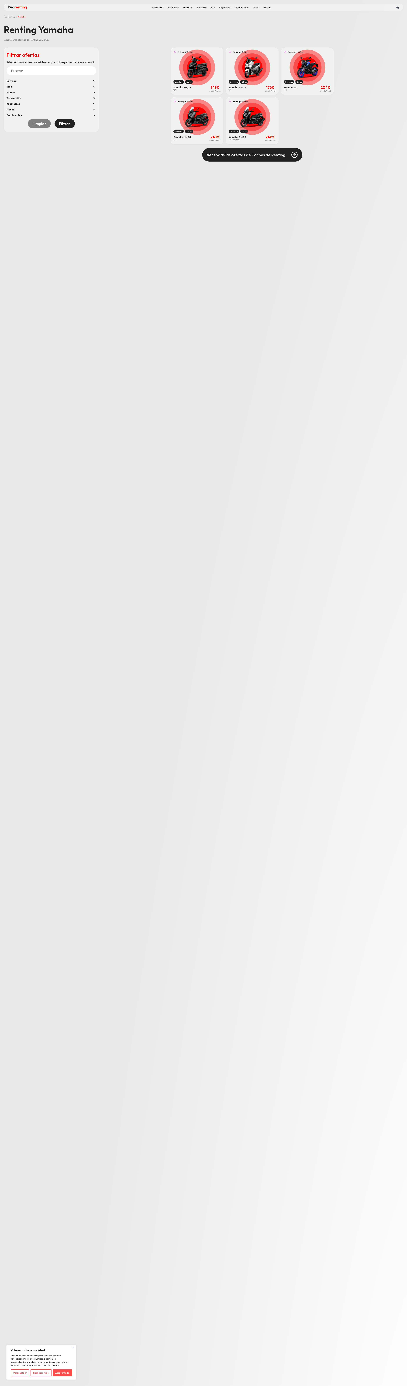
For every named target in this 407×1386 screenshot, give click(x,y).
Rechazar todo (41, 1372)
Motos (256, 7)
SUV (213, 7)
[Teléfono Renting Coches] (397, 7)
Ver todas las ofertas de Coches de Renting (246, 154)
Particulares (158, 7)
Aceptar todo (62, 1372)
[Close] (73, 1348)
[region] (41, 1362)
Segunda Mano (241, 7)
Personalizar (20, 1372)
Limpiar (39, 123)
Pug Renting (9, 17)
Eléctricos (202, 7)
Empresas (188, 7)
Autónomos (173, 7)
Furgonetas (225, 7)
